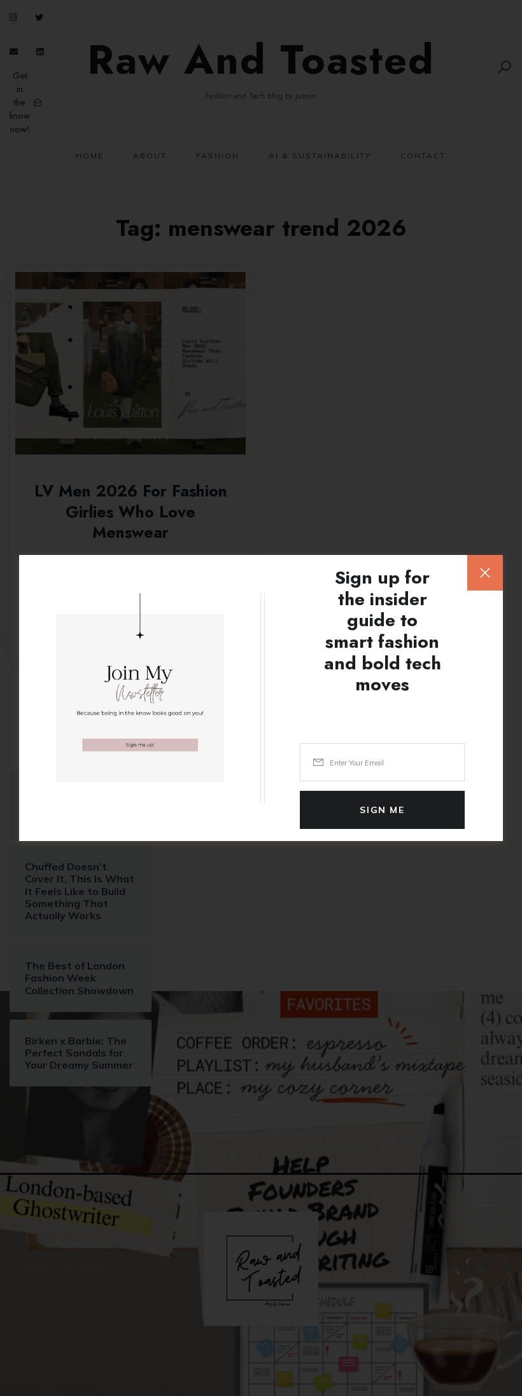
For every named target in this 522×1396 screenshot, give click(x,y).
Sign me (382, 810)
